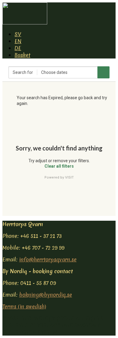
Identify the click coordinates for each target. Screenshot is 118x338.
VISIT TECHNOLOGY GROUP (41, 318)
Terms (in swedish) (24, 306)
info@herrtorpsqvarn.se (48, 259)
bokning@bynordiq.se (45, 294)
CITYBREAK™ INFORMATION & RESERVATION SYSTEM (51, 329)
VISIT (69, 177)
